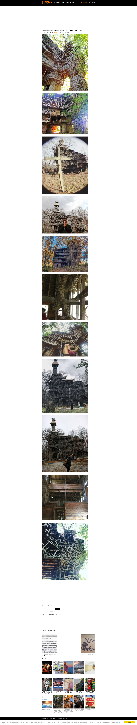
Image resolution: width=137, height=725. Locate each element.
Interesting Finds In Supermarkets (90, 692)
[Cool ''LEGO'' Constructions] (58, 674)
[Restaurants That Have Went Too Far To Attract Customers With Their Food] (68, 708)
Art (63, 2)
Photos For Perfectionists (68, 692)
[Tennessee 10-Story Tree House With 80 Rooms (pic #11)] (65, 579)
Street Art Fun (90, 709)
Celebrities (71, 2)
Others (84, 2)
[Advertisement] (68, 18)
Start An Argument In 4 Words (47, 709)
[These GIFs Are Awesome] (58, 690)
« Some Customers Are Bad (49, 654)
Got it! (129, 722)
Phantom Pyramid (68, 675)
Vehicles (91, 2)
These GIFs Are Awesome (57, 692)
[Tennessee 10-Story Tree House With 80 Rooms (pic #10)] (65, 520)
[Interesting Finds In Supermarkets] (90, 690)
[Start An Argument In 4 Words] (47, 708)
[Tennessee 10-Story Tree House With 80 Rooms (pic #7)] (65, 356)
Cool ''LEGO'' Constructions (58, 675)
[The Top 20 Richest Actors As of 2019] (79, 708)
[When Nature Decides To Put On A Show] (79, 674)
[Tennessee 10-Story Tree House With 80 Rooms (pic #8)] (65, 412)
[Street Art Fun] (90, 708)
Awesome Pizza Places (87, 654)
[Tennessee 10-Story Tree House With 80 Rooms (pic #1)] (65, 90)
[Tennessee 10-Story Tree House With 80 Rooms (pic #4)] (65, 233)
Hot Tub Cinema (47, 675)
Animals (57, 2)
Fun (78, 2)
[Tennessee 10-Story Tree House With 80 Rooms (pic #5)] (65, 271)
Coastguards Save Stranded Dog (79, 692)
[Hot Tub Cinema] (47, 674)
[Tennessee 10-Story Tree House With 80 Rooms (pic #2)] (65, 133)
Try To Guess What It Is (90, 675)
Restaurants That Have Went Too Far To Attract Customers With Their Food (68, 710)
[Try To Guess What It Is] (90, 674)
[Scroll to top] (123, 718)
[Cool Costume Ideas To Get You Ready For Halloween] (47, 690)
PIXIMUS (47, 1)
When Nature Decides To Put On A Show (79, 675)
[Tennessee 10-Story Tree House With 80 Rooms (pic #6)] (65, 319)
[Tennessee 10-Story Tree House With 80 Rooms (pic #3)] (65, 193)
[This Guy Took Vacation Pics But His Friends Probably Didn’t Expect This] (58, 708)
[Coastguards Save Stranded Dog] (79, 690)
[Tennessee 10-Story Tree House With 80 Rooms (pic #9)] (65, 472)
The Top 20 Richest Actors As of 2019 (79, 709)
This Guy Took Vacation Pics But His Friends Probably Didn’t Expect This (58, 710)
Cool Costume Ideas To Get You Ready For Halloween (47, 692)
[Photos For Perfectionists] (68, 690)
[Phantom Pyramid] (68, 674)
